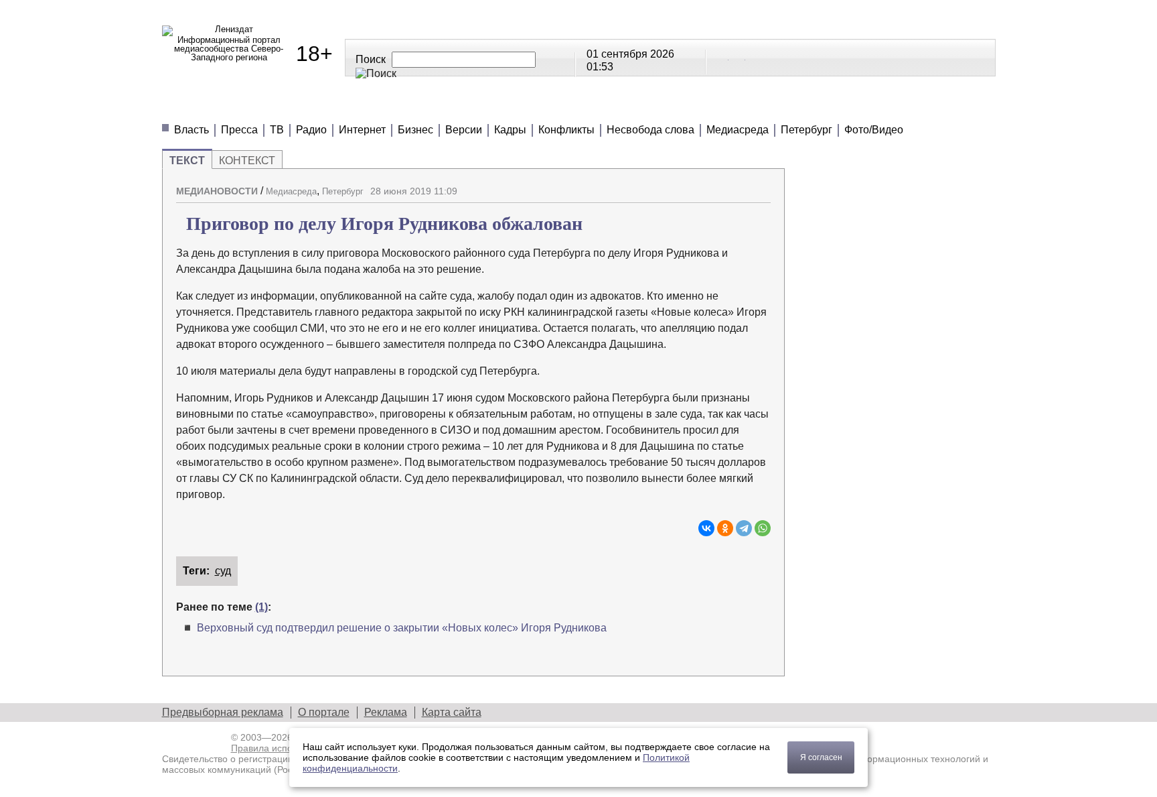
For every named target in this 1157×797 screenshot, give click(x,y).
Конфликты (566, 129)
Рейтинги (498, 107)
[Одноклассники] (725, 528)
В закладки (761, 185)
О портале (324, 712)
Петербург (806, 129)
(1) (261, 607)
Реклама (385, 712)
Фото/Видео (873, 129)
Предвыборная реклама (222, 712)
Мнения (323, 107)
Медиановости (222, 107)
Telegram (737, 57)
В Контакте (721, 57)
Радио (311, 129)
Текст (187, 160)
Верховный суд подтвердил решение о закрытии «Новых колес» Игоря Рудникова (402, 627)
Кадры (510, 129)
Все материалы (766, 107)
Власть (191, 129)
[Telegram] (744, 528)
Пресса (239, 129)
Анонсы (664, 107)
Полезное (407, 107)
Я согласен (821, 757)
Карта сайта (451, 712)
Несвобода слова (650, 129)
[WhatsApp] (763, 528)
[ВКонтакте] (706, 528)
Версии (463, 129)
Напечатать (714, 185)
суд (223, 570)
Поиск (371, 59)
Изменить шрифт (737, 185)
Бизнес (415, 129)
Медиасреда (737, 129)
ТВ (277, 129)
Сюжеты (584, 107)
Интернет (362, 129)
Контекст (247, 160)
